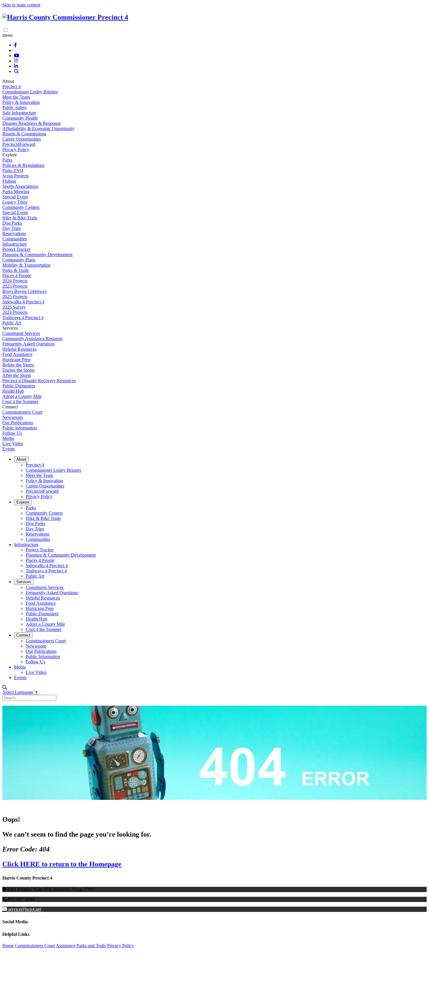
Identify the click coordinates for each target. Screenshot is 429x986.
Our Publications (17, 422)
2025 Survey (14, 307)
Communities (14, 238)
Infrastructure (14, 244)
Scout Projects (15, 175)
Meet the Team (16, 97)
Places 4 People (16, 275)
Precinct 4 (11, 86)
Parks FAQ (12, 170)
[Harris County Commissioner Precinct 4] (65, 17)
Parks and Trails (91, 945)
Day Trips (11, 228)
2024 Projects (14, 280)
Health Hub (13, 391)
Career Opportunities (21, 139)
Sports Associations (20, 186)
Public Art (11, 322)
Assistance (65, 945)
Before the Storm (18, 364)
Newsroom (12, 417)
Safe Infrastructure (19, 112)
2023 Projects (14, 286)
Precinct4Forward (18, 144)
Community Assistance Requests (32, 338)
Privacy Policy (15, 149)
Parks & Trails (15, 270)
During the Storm (18, 370)
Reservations (14, 233)
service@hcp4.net (24, 909)
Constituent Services (21, 333)
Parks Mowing (15, 191)
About (21, 459)
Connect (23, 635)
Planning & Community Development (37, 254)
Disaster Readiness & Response (31, 123)
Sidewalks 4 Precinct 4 (23, 301)
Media (8, 438)
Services (23, 582)
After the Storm (16, 375)
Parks (7, 160)
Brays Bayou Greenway (24, 291)
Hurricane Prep (16, 359)
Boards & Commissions (24, 133)
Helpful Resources (19, 349)
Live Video (12, 443)
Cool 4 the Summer (20, 401)
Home (8, 945)
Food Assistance (17, 354)
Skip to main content (21, 4)
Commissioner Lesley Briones (30, 91)
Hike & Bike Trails (19, 217)
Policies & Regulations (23, 165)
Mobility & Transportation (26, 265)
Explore (22, 502)
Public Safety (14, 107)
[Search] (16, 71)
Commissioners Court (22, 412)
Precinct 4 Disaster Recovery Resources (39, 380)
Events (8, 448)
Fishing (9, 181)
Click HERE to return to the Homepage (61, 864)
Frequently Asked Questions (28, 343)
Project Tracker (16, 249)
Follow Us (12, 433)
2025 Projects (14, 296)
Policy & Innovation (21, 102)
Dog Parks (12, 223)
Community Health (20, 118)
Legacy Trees (14, 202)
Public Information (19, 427)
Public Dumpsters (18, 385)
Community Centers (20, 207)
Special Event (15, 196)
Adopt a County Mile (22, 396)
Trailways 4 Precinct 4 (22, 317)
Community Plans (18, 259)
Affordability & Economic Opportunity (38, 128)
